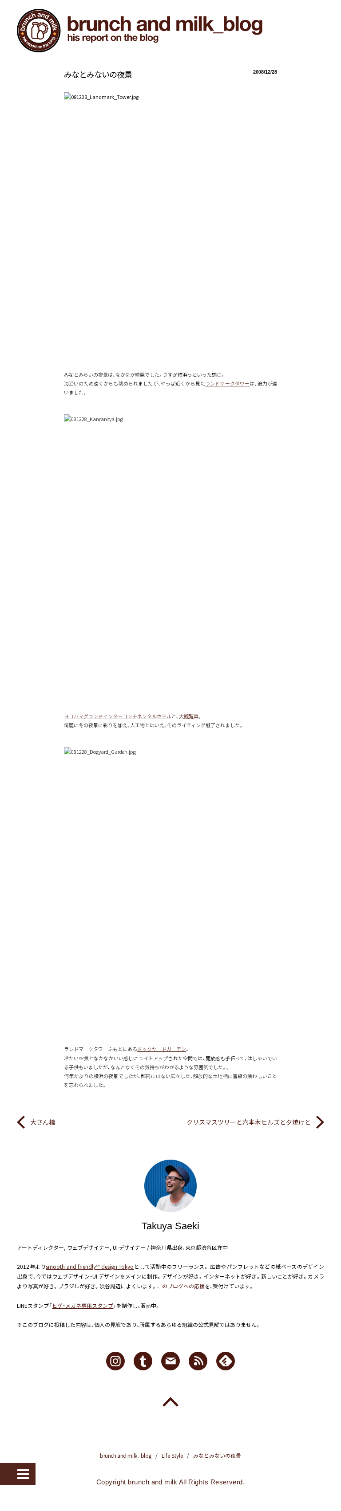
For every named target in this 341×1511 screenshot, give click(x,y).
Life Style (172, 1455)
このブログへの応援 (181, 1286)
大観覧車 (188, 716)
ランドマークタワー (227, 383)
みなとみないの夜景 (98, 74)
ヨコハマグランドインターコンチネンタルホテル (117, 716)
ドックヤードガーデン (161, 1048)
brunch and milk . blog (125, 1455)
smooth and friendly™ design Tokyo (90, 1266)
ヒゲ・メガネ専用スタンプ (82, 1305)
